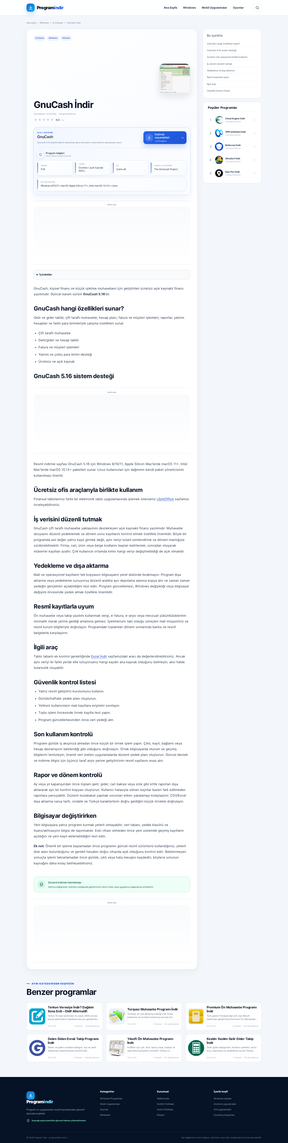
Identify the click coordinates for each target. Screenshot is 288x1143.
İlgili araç (211, 84)
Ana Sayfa (170, 7)
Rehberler (105, 1115)
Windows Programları (111, 1098)
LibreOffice (165, 499)
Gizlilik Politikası (165, 1104)
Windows (189, 7)
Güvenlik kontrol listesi (218, 90)
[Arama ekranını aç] (257, 7)
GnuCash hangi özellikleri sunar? (223, 43)
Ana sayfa (31, 22)
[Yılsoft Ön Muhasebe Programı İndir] (117, 1048)
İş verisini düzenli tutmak (219, 63)
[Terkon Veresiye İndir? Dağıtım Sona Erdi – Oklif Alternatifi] (37, 1016)
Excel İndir (99, 656)
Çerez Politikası (165, 1109)
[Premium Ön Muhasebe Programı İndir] (196, 1016)
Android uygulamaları (225, 1104)
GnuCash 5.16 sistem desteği (221, 50)
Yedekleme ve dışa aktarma (221, 70)
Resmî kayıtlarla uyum (218, 77)
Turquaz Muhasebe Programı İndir (152, 1009)
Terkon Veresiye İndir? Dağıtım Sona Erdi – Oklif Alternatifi (71, 1009)
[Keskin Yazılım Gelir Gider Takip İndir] (196, 1048)
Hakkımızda (163, 1098)
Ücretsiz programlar (224, 1115)
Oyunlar (238, 7)
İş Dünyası (58, 22)
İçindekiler (45, 274)
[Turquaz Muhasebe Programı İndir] (117, 1016)
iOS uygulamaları (222, 1109)
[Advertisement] (151, 69)
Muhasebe (53, 38)
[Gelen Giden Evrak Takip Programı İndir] (37, 1048)
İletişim (161, 1115)
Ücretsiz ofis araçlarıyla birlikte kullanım (227, 57)
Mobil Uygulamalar (214, 7)
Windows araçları (223, 1098)
